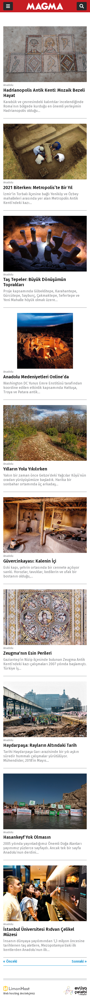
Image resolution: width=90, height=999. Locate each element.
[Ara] (82, 6)
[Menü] (8, 6)
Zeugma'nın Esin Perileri (27, 653)
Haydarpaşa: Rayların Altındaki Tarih (40, 745)
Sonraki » (79, 961)
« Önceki (10, 961)
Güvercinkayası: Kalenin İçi (29, 561)
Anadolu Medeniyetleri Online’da (36, 376)
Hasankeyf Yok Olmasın (27, 837)
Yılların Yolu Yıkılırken (25, 469)
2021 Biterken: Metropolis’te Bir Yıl (38, 187)
